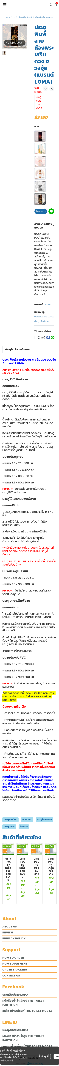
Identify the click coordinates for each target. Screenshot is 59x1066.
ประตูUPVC (9, 826)
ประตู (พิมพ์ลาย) (25, 17)
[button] (51, 5)
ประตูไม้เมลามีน (44, 819)
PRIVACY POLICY (13, 938)
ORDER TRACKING (14, 969)
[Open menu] (5, 5)
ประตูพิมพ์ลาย (10, 819)
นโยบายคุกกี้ (8, 1060)
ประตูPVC (27, 819)
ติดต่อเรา (41, 211)
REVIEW (7, 932)
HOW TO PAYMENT (14, 963)
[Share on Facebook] (48, 337)
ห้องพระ (24, 826)
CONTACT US (11, 975)
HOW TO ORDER (13, 957)
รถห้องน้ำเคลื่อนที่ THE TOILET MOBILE (27, 1011)
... (14, 17)
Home (7, 17)
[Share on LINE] (52, 337)
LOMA (48, 304)
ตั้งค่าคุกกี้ (44, 1056)
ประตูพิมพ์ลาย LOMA (44, 316)
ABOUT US (9, 926)
